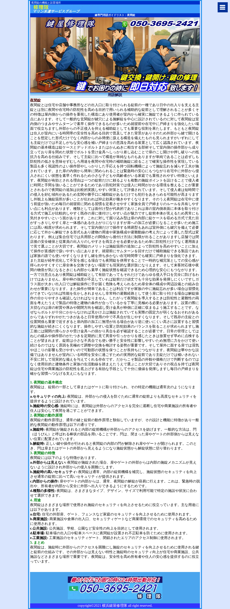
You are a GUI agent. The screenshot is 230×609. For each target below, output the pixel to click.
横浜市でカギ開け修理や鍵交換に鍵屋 (65, 8)
